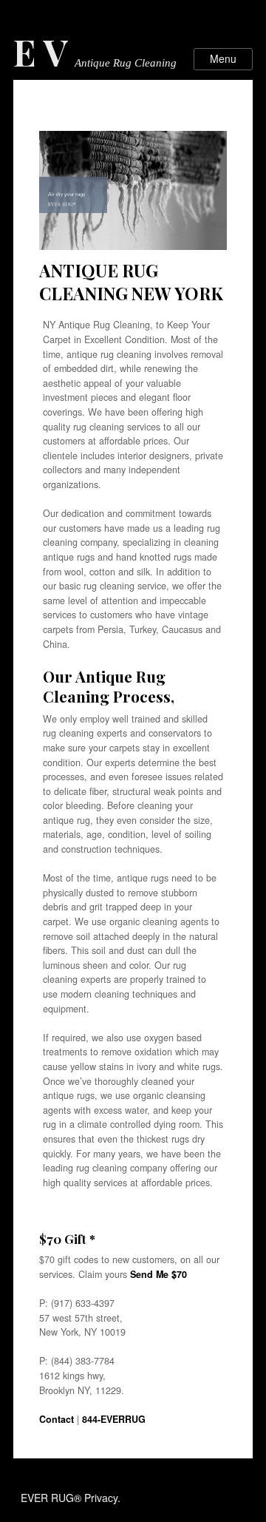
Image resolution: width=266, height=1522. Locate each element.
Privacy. (102, 1497)
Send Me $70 (158, 1274)
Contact (56, 1419)
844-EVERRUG (114, 1419)
